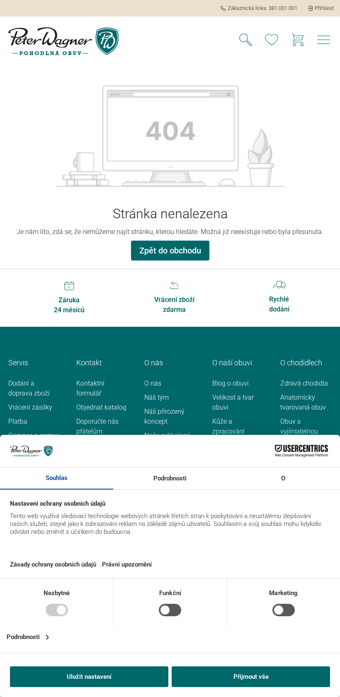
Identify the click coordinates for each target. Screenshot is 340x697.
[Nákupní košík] (298, 41)
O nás (152, 383)
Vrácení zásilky (30, 407)
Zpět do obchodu (170, 251)
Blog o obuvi (230, 383)
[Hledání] (245, 41)
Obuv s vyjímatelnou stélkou (299, 431)
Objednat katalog (101, 407)
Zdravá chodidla (304, 383)
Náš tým (156, 397)
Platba (17, 421)
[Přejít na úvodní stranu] (63, 41)
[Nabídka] (324, 41)
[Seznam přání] (271, 41)
